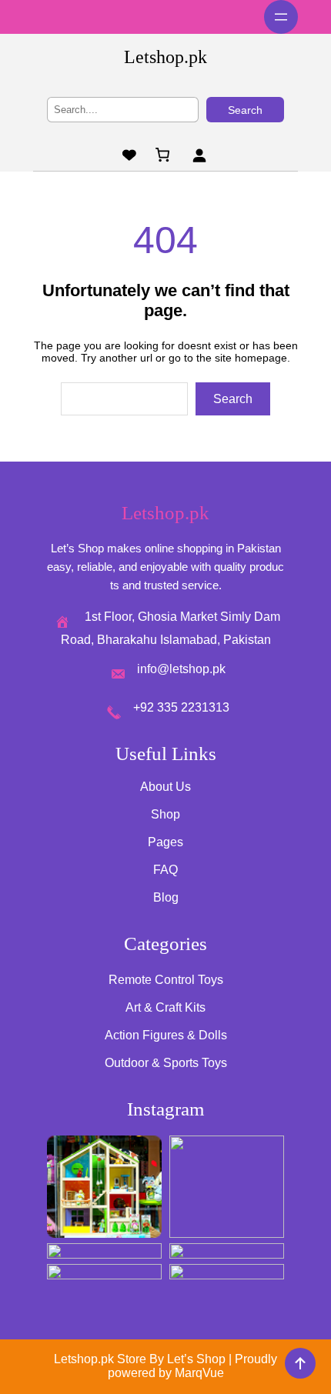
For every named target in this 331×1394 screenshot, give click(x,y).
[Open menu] (281, 17)
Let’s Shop (196, 1359)
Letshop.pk (165, 57)
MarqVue (199, 1372)
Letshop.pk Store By (110, 1359)
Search (245, 110)
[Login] (199, 155)
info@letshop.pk (181, 668)
